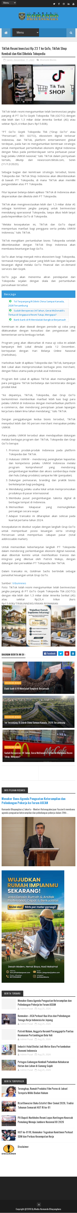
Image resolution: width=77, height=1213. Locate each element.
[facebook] (59, 4)
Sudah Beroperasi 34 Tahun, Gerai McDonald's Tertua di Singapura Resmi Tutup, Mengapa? (38, 754)
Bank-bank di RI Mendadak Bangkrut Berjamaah (40, 319)
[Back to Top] (39, 1205)
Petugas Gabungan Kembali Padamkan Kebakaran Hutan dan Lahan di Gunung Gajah (43, 1064)
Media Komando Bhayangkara (47, 1208)
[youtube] (73, 4)
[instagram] (64, 4)
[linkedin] (69, 4)
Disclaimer (23, 1146)
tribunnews (19, 583)
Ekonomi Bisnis (48, 59)
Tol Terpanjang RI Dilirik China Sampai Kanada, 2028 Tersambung (34, 722)
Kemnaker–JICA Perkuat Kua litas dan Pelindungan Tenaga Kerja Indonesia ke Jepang (44, 1018)
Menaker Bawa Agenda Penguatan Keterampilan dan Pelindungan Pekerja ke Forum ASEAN (33, 800)
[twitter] (54, 4)
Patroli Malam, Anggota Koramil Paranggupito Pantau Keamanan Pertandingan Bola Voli (45, 1033)
